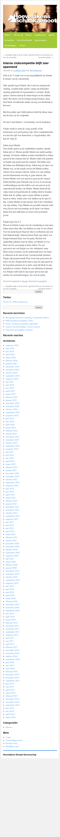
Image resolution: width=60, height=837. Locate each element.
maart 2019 (11, 598)
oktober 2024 (11, 409)
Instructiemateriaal (24, 40)
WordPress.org (12, 746)
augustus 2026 (12, 345)
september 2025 (13, 375)
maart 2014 (11, 717)
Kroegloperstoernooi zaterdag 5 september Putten (27, 317)
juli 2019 (10, 586)
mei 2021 (10, 528)
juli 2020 (10, 558)
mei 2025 (10, 387)
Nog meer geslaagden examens (19, 329)
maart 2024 (11, 427)
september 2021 (13, 516)
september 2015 (13, 680)
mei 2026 (10, 351)
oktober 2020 (11, 549)
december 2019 (12, 570)
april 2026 (10, 354)
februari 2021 (11, 537)
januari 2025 (11, 400)
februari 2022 (11, 500)
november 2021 (12, 509)
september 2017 (13, 631)
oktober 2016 (11, 656)
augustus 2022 (12, 485)
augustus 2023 (12, 448)
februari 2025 (11, 397)
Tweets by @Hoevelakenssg (15, 301)
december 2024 (12, 403)
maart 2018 (11, 619)
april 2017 (10, 644)
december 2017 (12, 625)
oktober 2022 (11, 479)
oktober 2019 (11, 577)
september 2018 (13, 610)
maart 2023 (11, 464)
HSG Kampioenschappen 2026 (19, 320)
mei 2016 (10, 665)
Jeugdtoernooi (40, 35)
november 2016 (12, 653)
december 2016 (12, 650)
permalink (43, 281)
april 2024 (10, 424)
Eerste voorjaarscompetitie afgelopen (22, 323)
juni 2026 (10, 348)
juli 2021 (10, 522)
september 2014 (13, 705)
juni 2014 (10, 708)
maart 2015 (11, 692)
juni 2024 (10, 418)
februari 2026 (11, 360)
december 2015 (12, 674)
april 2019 (10, 595)
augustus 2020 (12, 555)
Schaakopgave (10, 45)
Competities (9, 40)
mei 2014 (10, 711)
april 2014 (10, 714)
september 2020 (13, 552)
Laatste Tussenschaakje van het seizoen (23, 326)
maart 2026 (11, 357)
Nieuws (29, 35)
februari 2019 (11, 601)
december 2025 (12, 366)
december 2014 (12, 698)
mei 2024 (10, 421)
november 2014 (12, 702)
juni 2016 (10, 662)
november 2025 (12, 369)
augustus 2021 (12, 519)
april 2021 (10, 531)
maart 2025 (11, 394)
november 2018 (12, 607)
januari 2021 (11, 540)
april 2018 (10, 616)
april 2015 (10, 689)
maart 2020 (11, 561)
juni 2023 (10, 455)
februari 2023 (11, 467)
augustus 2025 (12, 378)
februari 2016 (11, 671)
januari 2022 (11, 503)
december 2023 (12, 436)
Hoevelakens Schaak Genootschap (19, 754)
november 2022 (12, 476)
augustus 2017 (12, 634)
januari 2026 (11, 363)
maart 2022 (11, 497)
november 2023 (12, 439)
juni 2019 (10, 589)
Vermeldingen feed (14, 740)
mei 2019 (10, 592)
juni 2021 (10, 525)
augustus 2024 (12, 415)
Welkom (7, 35)
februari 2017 (11, 647)
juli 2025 (10, 381)
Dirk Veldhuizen (36, 70)
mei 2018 (10, 613)
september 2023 (13, 445)
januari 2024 (11, 433)
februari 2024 (11, 430)
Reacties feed (11, 743)
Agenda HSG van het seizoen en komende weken (40, 56)
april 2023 (10, 461)
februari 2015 (11, 695)
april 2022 (10, 494)
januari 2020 (11, 567)
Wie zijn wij (18, 35)
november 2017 (12, 628)
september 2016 (13, 659)
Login (8, 737)
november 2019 (12, 573)
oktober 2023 (11, 442)
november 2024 (12, 406)
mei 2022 (10, 491)
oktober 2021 (11, 512)
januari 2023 (11, 470)
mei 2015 (10, 686)
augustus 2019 (12, 583)
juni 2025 (10, 384)
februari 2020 (11, 564)
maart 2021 (11, 534)
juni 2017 (10, 637)
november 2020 (12, 546)
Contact (22, 45)
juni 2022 (10, 488)
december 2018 (12, 604)
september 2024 (13, 412)
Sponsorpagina (41, 40)
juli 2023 (10, 452)
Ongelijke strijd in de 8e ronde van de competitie (15, 56)
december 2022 (12, 473)
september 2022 (13, 482)
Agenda (51, 35)
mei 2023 (10, 458)
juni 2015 (10, 683)
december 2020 (12, 543)
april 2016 (10, 668)
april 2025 (10, 391)
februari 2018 (11, 622)
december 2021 (12, 506)
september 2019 (13, 580)
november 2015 (12, 677)
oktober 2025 (11, 372)
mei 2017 (10, 641)
